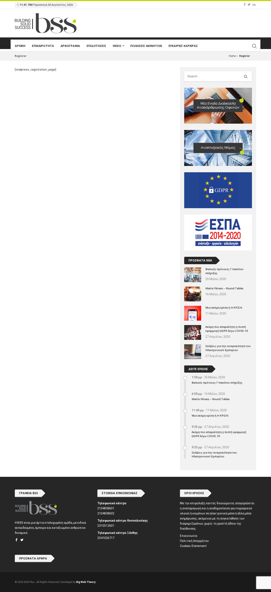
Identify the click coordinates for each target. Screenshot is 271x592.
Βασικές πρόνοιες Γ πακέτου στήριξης (217, 382)
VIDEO (117, 46)
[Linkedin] (254, 5)
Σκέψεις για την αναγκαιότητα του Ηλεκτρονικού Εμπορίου (228, 348)
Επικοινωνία (188, 535)
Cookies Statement (193, 546)
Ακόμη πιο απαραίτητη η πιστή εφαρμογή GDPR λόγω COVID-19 (226, 329)
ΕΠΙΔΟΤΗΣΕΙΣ (96, 46)
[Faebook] (16, 540)
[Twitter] (249, 5)
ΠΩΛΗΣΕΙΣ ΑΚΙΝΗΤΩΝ (146, 46)
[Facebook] (244, 5)
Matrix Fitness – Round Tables (224, 288)
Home (232, 56)
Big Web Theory (85, 582)
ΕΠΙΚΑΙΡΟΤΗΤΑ (43, 46)
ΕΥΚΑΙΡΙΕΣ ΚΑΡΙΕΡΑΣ (183, 46)
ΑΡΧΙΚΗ (20, 46)
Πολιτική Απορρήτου (194, 541)
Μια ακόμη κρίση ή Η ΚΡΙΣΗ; (223, 307)
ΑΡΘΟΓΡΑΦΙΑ (70, 46)
